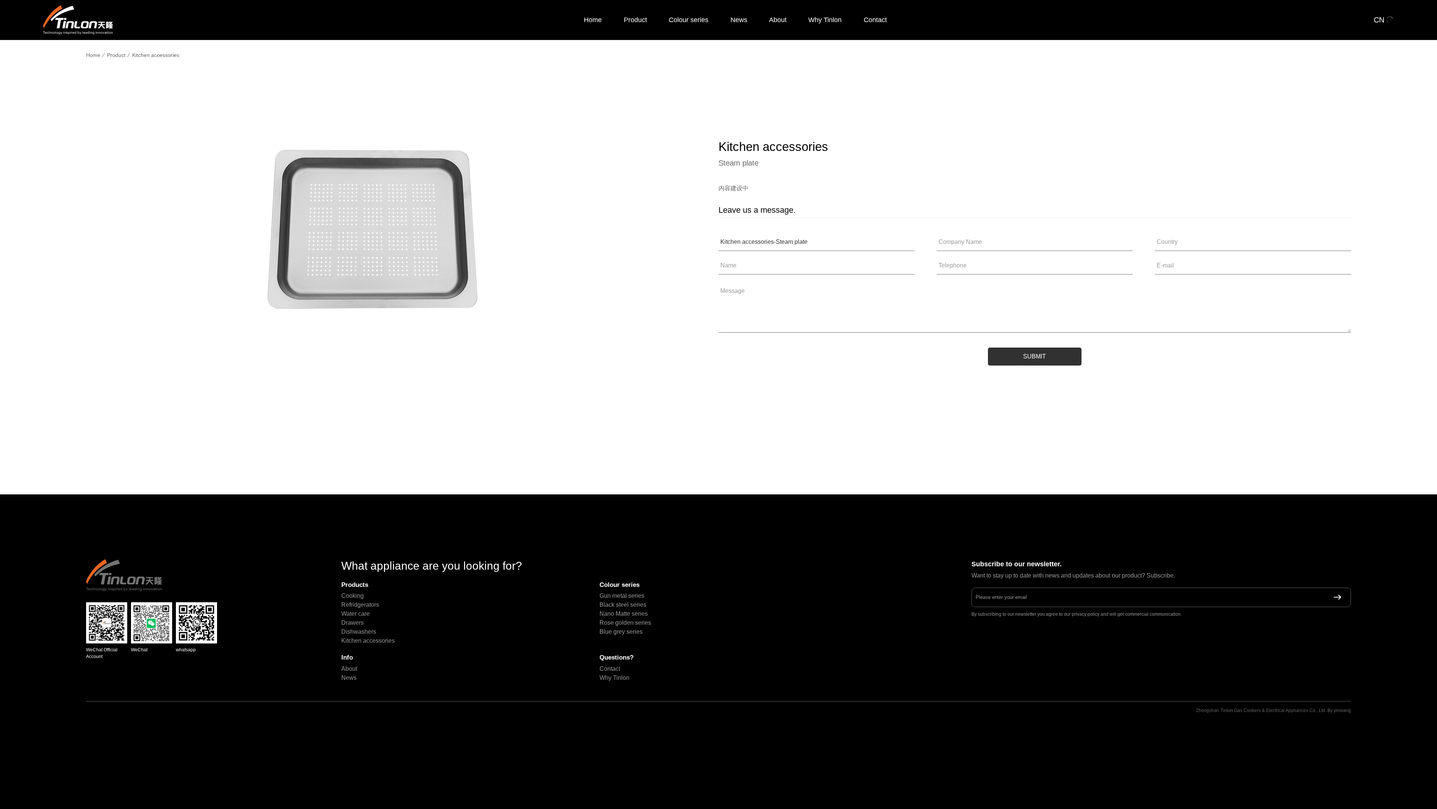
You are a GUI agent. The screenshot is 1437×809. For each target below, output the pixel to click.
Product (635, 20)
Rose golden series (625, 622)
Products (354, 584)
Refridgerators (360, 605)
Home (593, 20)
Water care (355, 613)
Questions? (616, 657)
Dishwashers (358, 631)
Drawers (352, 622)
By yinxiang (1339, 710)
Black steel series (622, 605)
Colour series (688, 20)
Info (347, 657)
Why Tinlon (825, 20)
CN (1379, 20)
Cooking (352, 596)
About (778, 20)
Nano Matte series (623, 613)
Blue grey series (621, 631)
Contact (875, 20)
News (738, 20)
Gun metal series (621, 596)
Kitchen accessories (155, 55)
